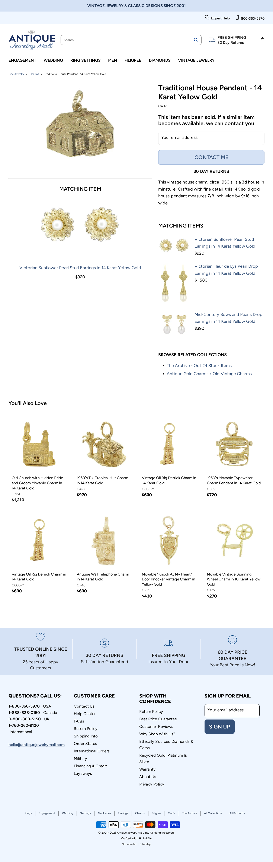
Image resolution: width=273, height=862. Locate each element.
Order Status (85, 743)
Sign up (219, 726)
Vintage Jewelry (196, 60)
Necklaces (104, 813)
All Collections (213, 813)
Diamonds (160, 60)
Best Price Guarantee (158, 719)
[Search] (196, 40)
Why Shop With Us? (157, 733)
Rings (28, 813)
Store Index (129, 844)
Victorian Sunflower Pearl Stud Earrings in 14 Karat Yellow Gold (80, 267)
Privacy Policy (151, 784)
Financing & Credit (90, 766)
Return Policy (85, 728)
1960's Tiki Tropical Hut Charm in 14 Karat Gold (102, 480)
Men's (171, 813)
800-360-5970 (251, 18)
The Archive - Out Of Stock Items (199, 365)
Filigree (133, 60)
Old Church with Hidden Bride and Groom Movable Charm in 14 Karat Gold (37, 483)
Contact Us (84, 706)
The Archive (189, 813)
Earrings (123, 813)
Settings (85, 813)
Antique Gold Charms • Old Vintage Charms (209, 373)
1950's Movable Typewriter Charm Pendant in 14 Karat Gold (234, 480)
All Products (237, 813)
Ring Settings (85, 60)
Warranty (147, 769)
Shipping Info (86, 736)
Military (80, 758)
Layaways (83, 773)
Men (112, 60)
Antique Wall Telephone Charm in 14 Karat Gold (103, 577)
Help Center (85, 713)
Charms (140, 813)
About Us (147, 776)
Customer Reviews (156, 726)
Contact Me (211, 157)
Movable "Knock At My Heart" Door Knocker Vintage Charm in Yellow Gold (168, 579)
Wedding (53, 60)
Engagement (22, 60)
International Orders (92, 751)
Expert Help (219, 18)
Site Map (145, 844)
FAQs (79, 721)
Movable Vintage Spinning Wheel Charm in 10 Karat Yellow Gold (233, 579)
